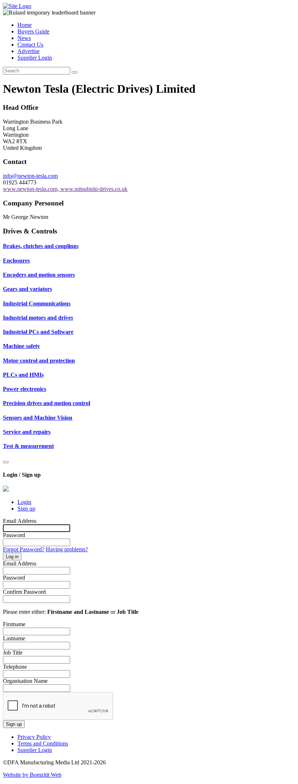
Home (24, 25)
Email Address (19, 521)
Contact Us (30, 44)
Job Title (13, 652)
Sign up (26, 508)
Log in (12, 556)
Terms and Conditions (42, 743)
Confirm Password (24, 592)
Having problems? (67, 549)
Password (14, 535)
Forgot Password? (23, 549)
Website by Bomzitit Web (32, 775)
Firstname (14, 624)
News (24, 38)
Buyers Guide (33, 31)
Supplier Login (34, 58)
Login (24, 502)
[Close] (6, 462)
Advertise (28, 51)
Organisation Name (25, 681)
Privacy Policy (34, 737)
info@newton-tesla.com (30, 176)
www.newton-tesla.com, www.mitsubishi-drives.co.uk (65, 189)
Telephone (15, 667)
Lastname (14, 638)
